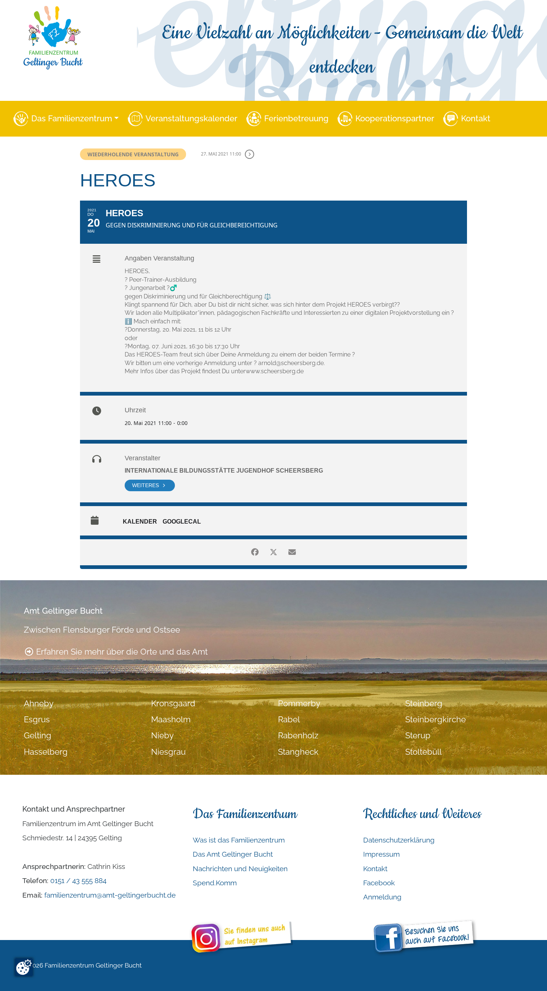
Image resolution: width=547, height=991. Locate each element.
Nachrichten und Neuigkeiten (240, 868)
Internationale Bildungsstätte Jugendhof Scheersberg (224, 470)
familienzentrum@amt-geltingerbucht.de (110, 895)
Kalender (140, 521)
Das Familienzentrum (71, 118)
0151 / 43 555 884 (78, 880)
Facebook (379, 883)
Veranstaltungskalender (191, 118)
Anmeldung (382, 897)
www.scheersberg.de (275, 371)
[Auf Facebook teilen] (255, 552)
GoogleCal (182, 521)
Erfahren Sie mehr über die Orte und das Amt (121, 651)
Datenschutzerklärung (399, 840)
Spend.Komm (215, 883)
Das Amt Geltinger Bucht (233, 854)
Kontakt (475, 118)
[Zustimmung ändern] (24, 967)
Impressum (381, 854)
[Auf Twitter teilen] (273, 552)
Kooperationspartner (394, 118)
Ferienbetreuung (296, 118)
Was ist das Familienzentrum (239, 840)
